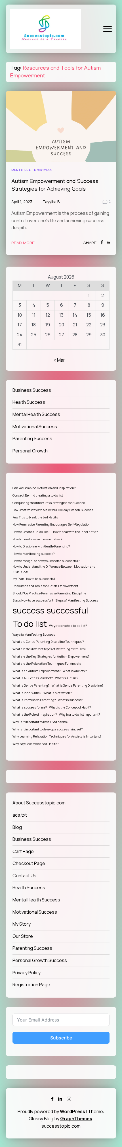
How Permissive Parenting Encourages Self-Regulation (51, 524)
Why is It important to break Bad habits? (40, 722)
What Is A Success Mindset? (32, 678)
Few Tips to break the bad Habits (35, 517)
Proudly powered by (51, 1111)
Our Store (22, 936)
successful (67, 610)
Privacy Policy (26, 972)
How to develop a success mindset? (37, 539)
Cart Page (23, 851)
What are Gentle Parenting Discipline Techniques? (48, 642)
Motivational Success (34, 426)
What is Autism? (66, 678)
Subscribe (61, 1038)
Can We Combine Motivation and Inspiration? (43, 488)
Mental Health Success (31, 170)
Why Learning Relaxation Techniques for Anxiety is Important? (56, 736)
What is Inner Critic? (26, 693)
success (28, 610)
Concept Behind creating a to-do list (37, 495)
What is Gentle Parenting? (30, 685)
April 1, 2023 (21, 201)
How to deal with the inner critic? (75, 532)
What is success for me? (29, 707)
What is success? (70, 700)
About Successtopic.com (39, 803)
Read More (23, 243)
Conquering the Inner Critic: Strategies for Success (48, 503)
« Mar (59, 360)
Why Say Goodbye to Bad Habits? (35, 744)
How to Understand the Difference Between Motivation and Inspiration (53, 569)
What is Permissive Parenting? (34, 700)
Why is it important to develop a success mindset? (47, 729)
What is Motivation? (57, 693)
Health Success (28, 402)
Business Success (31, 390)
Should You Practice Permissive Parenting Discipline (49, 593)
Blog (17, 827)
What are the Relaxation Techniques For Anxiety (46, 664)
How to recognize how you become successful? (45, 561)
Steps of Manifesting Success (76, 600)
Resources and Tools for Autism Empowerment (45, 586)
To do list (29, 623)
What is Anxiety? (75, 671)
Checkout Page (28, 863)
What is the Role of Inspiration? (34, 714)
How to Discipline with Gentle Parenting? (41, 546)
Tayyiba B (51, 201)
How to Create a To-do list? (30, 532)
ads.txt (19, 815)
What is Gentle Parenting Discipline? (77, 685)
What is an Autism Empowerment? (36, 671)
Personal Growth (30, 451)
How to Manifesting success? (33, 554)
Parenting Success (32, 438)
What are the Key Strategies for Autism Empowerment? (50, 656)
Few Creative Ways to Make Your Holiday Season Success (52, 510)
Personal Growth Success (39, 960)
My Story (21, 924)
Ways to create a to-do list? (68, 626)
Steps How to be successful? (32, 600)
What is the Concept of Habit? (70, 707)
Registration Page (31, 984)
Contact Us (24, 875)
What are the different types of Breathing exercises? (49, 649)
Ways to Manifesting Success (33, 635)
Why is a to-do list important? (79, 714)
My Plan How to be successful (33, 579)
